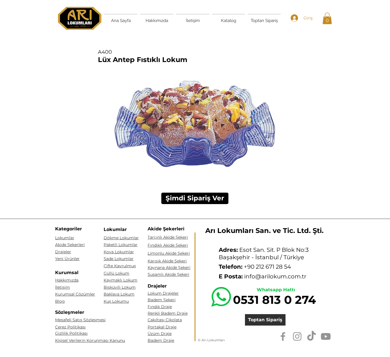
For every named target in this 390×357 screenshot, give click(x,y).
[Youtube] (325, 336)
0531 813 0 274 (274, 300)
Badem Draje (161, 340)
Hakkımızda (67, 280)
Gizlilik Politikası (71, 333)
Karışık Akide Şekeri (167, 261)
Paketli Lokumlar (121, 244)
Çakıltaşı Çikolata (165, 319)
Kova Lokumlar (119, 251)
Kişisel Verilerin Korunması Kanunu (90, 340)
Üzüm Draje (160, 333)
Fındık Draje (160, 306)
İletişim (62, 287)
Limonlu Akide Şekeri (169, 253)
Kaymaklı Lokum (120, 280)
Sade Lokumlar (119, 258)
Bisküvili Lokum (120, 287)
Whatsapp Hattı (276, 289)
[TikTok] (311, 336)
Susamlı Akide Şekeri (168, 274)
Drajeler (63, 251)
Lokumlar (64, 237)
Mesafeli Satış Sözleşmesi (80, 319)
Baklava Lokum (119, 294)
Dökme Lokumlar (121, 237)
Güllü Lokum (116, 273)
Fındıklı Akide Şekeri (168, 245)
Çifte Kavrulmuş (120, 265)
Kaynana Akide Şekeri (169, 267)
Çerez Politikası (70, 327)
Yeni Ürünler (67, 258)
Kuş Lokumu (116, 301)
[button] (327, 18)
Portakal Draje (162, 327)
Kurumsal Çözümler (75, 294)
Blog (60, 301)
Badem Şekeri (162, 299)
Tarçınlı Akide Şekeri (168, 237)
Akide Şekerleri (70, 244)
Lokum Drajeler (163, 293)
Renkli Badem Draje (168, 313)
